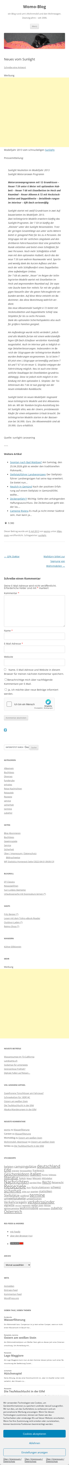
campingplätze (25, 1166)
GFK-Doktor (12, 556)
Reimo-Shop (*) (11, 926)
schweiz (56, 1187)
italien (35, 1174)
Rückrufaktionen (40, 1187)
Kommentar (11, 593)
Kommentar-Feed (13, 1294)
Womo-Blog (34, 6)
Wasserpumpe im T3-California (19, 1056)
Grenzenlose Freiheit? (14, 1068)
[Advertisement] (34, 112)
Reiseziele (9, 792)
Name (8, 630)
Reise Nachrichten (13, 788)
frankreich (38, 1170)
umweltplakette (15, 1198)
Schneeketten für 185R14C (17, 1097)
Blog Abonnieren (12, 833)
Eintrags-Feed (11, 1290)
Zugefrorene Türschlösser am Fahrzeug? (24, 1093)
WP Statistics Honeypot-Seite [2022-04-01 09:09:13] (29, 861)
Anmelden (9, 1286)
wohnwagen (44, 1208)
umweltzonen (34, 1198)
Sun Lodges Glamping (15, 889)
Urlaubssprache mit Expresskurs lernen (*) (25, 893)
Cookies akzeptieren (34, 1433)
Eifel (7, 1169)
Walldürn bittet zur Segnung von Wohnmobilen (54, 561)
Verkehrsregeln (15, 1202)
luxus (22, 1178)
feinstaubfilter (26, 1170)
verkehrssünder (41, 1201)
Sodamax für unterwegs (16, 1064)
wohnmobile (29, 1208)
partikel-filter (35, 1182)
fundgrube (9, 780)
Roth (29, 1187)
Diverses (8, 776)
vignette (9, 1205)
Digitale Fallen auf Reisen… (17, 1072)
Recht (46, 1182)
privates (8, 784)
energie (15, 1170)
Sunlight (49, 149)
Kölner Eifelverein (12, 946)
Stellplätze (12, 1195)
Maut (29, 1178)
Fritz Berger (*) (11, 914)
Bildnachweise (13, 857)
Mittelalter (47, 1178)
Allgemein (9, 768)
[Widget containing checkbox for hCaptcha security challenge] (29, 704)
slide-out (26, 1191)
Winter (47, 1205)
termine (8, 808)
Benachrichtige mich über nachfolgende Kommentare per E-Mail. (28, 681)
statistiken (45, 1191)
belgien (9, 1166)
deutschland (48, 1166)
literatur (11, 1177)
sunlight (42, 535)
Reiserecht (57, 1182)
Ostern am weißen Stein (16, 1101)
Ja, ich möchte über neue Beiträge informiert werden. (31, 691)
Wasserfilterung (21, 1129)
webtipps (26, 1205)
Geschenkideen (16, 1174)
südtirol (24, 1195)
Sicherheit (9, 849)
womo (47, 531)
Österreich (13, 1211)
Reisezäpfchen (11, 885)
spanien (34, 1191)
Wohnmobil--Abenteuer (16, 1141)
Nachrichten (16, 1182)
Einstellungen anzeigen (34, 1452)
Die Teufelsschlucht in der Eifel (19, 1105)
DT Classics (9, 881)
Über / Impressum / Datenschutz (12, 1460)
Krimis (45, 1174)
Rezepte (8, 796)
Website (8, 656)
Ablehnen (34, 1443)
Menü (34, 26)
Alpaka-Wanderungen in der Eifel (20, 1109)
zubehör (8, 812)
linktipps (52, 1174)
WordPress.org (11, 1298)
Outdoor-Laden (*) (13, 922)
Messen (36, 1178)
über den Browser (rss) (21, 1235)
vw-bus (18, 1205)
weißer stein (37, 1205)
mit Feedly (15, 1231)
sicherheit (9, 804)
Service (7, 845)
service (7, 800)
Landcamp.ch (10, 1060)
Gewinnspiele (10, 841)
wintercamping (11, 1208)
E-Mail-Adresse (13, 643)
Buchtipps (9, 772)
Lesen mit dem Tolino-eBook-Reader (22, 918)
